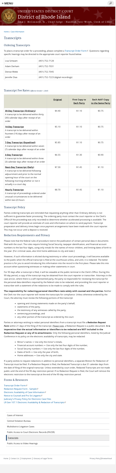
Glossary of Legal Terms (42, 458)
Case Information (17, 32)
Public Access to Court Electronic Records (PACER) (31, 432)
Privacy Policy (95, 458)
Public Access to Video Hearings (22, 443)
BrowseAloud (106, 458)
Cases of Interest (15, 415)
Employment (26, 458)
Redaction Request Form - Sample (21, 388)
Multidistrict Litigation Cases (20, 426)
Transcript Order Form (76, 50)
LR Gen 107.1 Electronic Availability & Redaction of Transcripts (35, 402)
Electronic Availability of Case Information (25, 392)
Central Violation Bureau (19, 420)
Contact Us (15, 458)
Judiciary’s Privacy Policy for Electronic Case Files (27, 399)
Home (6, 32)
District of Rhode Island (44, 17)
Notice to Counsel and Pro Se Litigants (23, 395)
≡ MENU (7, 3)
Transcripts (13, 437)
